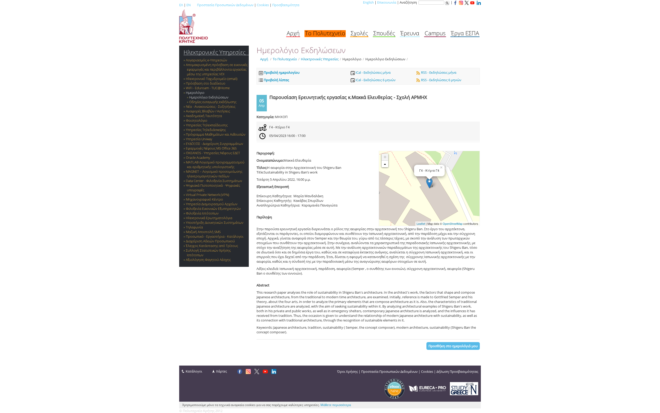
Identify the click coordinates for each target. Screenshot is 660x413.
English (368, 2)
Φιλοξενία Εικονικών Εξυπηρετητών (213, 208)
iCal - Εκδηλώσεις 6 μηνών (375, 80)
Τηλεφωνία (194, 227)
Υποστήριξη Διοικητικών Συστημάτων (214, 222)
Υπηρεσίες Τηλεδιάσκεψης (206, 129)
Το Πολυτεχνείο (325, 33)
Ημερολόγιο (195, 92)
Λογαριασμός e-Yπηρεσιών (206, 60)
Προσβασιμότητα (285, 5)
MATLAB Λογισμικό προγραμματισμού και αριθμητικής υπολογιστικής (215, 164)
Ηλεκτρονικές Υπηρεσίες (214, 52)
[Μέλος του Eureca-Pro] (427, 388)
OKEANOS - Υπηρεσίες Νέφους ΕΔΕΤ (213, 153)
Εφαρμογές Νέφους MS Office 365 (211, 148)
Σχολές (359, 33)
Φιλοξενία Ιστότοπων (202, 213)
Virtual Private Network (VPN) (207, 194)
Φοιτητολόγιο (196, 120)
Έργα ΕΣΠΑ (465, 33)
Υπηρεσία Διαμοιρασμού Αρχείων (211, 204)
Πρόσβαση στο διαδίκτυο (205, 83)
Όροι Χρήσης (347, 371)
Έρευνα (409, 33)
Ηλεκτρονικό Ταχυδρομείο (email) (211, 78)
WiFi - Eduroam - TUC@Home (208, 88)
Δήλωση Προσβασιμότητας (457, 371)
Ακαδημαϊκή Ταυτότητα (204, 115)
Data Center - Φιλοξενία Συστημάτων (214, 180)
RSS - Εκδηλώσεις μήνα (438, 72)
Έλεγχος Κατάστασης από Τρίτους (212, 245)
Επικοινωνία (386, 2)
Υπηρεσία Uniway (199, 139)
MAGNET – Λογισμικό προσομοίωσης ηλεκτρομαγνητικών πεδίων (214, 173)
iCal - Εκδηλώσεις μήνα (373, 72)
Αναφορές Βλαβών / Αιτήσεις (208, 111)
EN (188, 5)
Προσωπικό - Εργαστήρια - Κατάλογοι (214, 236)
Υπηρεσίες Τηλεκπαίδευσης (207, 125)
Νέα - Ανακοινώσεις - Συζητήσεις (210, 106)
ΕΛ (181, 5)
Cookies (263, 5)
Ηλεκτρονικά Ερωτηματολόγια (209, 218)
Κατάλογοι (194, 371)
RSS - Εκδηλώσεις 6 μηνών (440, 80)
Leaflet (421, 223)
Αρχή (293, 33)
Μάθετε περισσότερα (335, 405)
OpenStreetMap (453, 223)
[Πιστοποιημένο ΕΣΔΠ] (394, 388)
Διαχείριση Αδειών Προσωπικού (210, 241)
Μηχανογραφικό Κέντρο (204, 199)
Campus (435, 33)
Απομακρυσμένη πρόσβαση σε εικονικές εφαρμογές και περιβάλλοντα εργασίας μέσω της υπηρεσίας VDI (217, 69)
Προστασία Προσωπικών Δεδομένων (225, 5)
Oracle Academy (198, 157)
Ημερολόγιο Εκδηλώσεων (208, 97)
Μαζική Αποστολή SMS (203, 231)
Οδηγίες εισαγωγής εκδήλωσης (212, 102)
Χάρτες (221, 371)
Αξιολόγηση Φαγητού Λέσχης (208, 259)
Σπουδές (384, 33)
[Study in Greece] (464, 388)
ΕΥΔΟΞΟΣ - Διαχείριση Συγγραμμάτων (214, 143)
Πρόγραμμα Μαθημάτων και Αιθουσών (215, 134)
